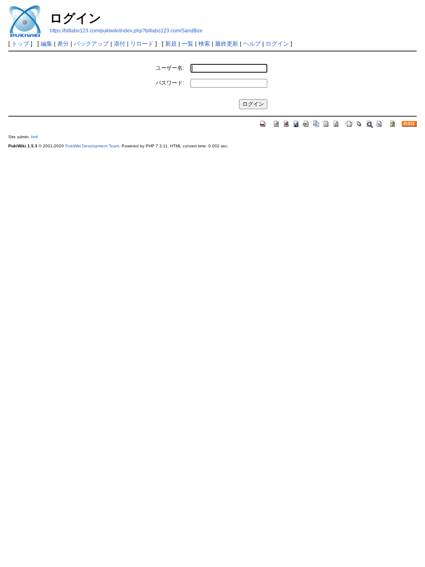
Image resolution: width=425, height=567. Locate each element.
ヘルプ (252, 43)
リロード (142, 43)
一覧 (187, 43)
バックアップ (91, 43)
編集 (46, 43)
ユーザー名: (170, 68)
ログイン (277, 43)
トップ (20, 43)
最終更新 (226, 43)
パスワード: (170, 83)
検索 (204, 43)
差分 (63, 43)
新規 (171, 43)
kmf (34, 136)
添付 (119, 43)
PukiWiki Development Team (92, 146)
